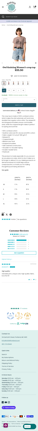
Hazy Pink (4, 83)
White (28, 83)
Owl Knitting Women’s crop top (15, 25)
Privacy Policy (6, 369)
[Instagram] (9, 402)
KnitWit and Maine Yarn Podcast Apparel (19, 21)
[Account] (30, 6)
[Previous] (2, 63)
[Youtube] (6, 402)
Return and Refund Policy (10, 360)
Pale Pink (13, 83)
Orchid (18, 83)
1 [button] (13, 62)
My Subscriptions (8, 357)
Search (4, 354)
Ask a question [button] (19, 253)
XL (23, 90)
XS (4, 90)
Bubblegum (9, 83)
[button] (6, 219)
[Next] (36, 63)
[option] (19, 21)
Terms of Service (8, 366)
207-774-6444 (7, 344)
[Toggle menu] (3, 7)
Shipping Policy (7, 363)
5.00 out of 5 (23, 234)
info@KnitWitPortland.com (11, 341)
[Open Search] (3, 17)
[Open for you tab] (6, 425)
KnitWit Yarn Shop (16, 426)
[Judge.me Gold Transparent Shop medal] (10, 315)
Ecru (23, 83)
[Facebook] (3, 402)
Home (3, 25)
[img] (6, 264)
